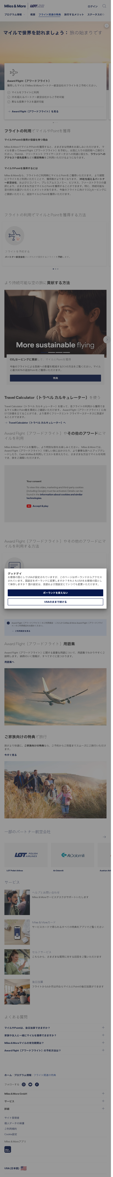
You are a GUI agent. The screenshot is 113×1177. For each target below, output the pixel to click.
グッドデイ (15, 573)
